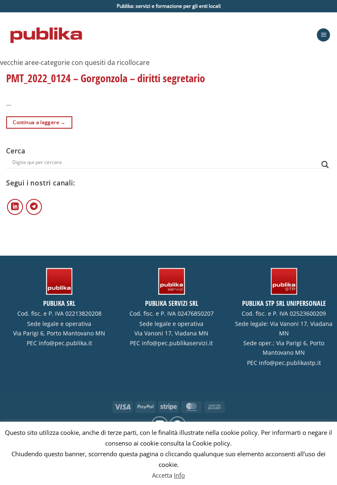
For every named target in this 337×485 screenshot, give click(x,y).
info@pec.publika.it (65, 343)
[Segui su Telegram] (34, 207)
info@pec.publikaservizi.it (177, 343)
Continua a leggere (39, 122)
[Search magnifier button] (325, 165)
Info (179, 475)
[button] (323, 35)
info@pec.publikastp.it (290, 363)
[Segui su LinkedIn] (15, 207)
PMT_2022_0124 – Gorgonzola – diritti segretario (105, 78)
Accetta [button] (162, 475)
